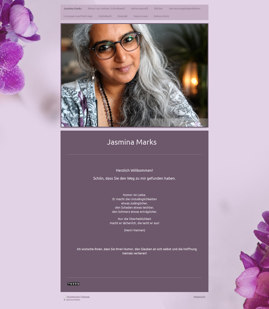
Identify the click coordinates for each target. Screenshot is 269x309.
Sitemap (85, 296)
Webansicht (199, 296)
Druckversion (73, 296)
